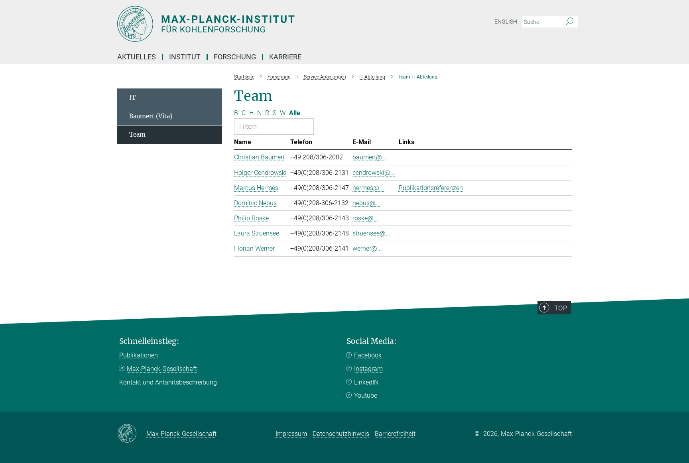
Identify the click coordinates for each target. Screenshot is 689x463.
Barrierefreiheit (395, 433)
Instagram (368, 369)
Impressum (291, 433)
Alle (294, 113)
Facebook (368, 355)
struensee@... (371, 233)
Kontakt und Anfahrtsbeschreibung (168, 382)
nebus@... (366, 203)
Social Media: (371, 341)
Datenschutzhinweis (341, 433)
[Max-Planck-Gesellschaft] (131, 433)
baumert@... (369, 157)
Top (560, 308)
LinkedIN (366, 382)
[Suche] (569, 21)
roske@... (365, 218)
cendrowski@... (373, 173)
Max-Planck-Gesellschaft (162, 369)
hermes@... (368, 188)
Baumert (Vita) (150, 116)
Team (137, 134)
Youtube (365, 395)
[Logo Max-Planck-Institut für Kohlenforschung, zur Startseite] (266, 24)
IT (132, 97)
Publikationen (138, 355)
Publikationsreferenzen (431, 188)
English (505, 21)
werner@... (367, 248)
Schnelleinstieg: (149, 341)
